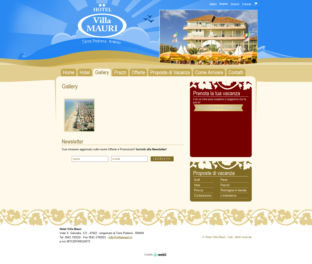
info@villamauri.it (120, 237)
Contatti (235, 72)
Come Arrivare (209, 72)
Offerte (138, 72)
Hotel (85, 72)
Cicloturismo (202, 195)
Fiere (224, 180)
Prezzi (120, 72)
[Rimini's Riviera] (79, 133)
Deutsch (235, 4)
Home (68, 72)
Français (246, 4)
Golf (197, 180)
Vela (197, 185)
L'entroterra (228, 195)
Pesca (198, 190)
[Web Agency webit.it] (160, 254)
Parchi (225, 185)
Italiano (213, 4)
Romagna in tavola (233, 190)
